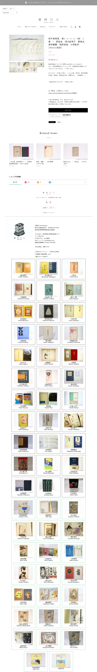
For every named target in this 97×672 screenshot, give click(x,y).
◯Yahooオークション (41, 251)
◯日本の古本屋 (54, 251)
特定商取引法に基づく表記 (54, 197)
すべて (15, 182)
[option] (26, 48)
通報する (59, 122)
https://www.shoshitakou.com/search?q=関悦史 (62, 93)
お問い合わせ (63, 26)
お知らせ (42, 26)
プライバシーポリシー (41, 197)
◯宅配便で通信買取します (43, 254)
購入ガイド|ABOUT (31, 26)
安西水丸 (61, 668)
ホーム (19, 26)
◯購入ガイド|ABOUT (41, 256)
